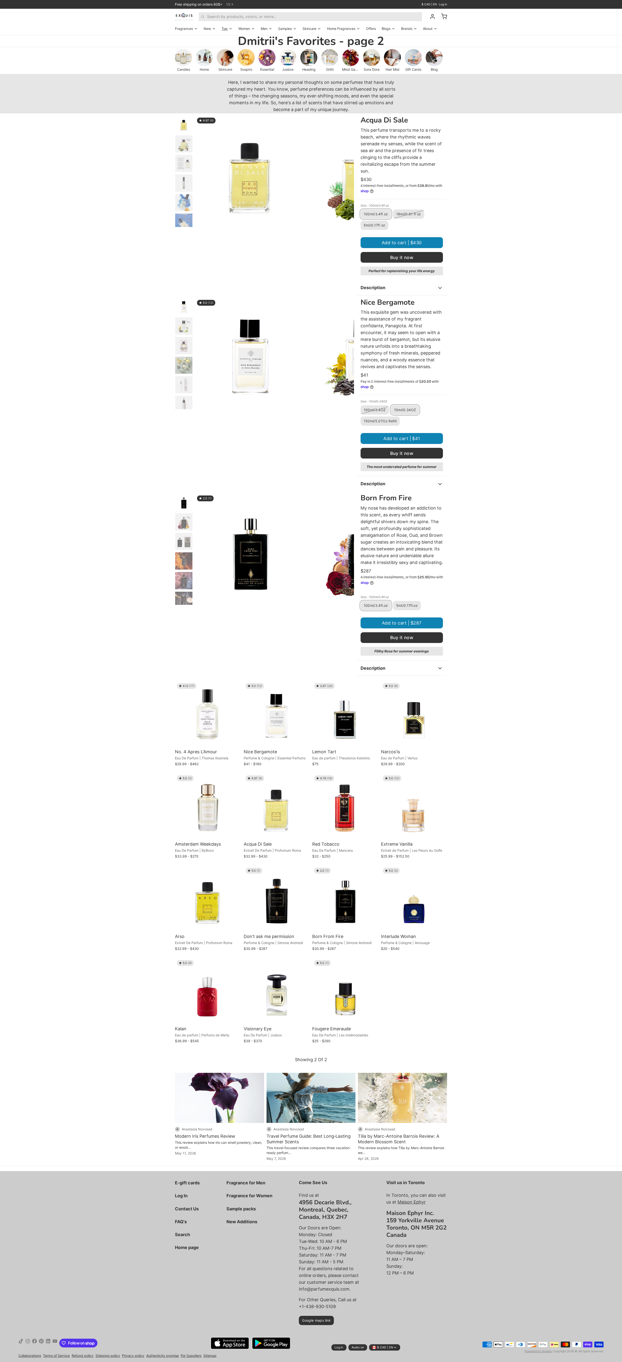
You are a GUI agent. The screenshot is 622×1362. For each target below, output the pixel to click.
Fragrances (184, 28)
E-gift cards (187, 1182)
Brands (406, 28)
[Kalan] (208, 991)
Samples (285, 28)
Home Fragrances (341, 28)
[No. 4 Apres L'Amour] (208, 714)
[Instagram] (27, 1343)
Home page (187, 1247)
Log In (181, 1195)
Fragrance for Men (245, 1182)
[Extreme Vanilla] (414, 806)
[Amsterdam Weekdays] (208, 806)
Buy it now (402, 257)
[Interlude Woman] (414, 899)
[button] (402, 242)
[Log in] (430, 16)
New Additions (241, 1221)
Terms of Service (56, 1355)
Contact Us (187, 1208)
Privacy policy (133, 1355)
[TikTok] (20, 1343)
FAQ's (181, 1221)
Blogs (386, 28)
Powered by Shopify (538, 1351)
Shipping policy (107, 1355)
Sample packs (241, 1208)
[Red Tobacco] (345, 806)
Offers (371, 28)
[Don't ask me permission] (277, 899)
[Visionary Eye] (277, 991)
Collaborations (29, 1355)
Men (264, 28)
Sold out (414, 740)
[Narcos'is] (414, 714)
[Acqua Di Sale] (277, 806)
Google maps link (316, 1320)
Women (244, 28)
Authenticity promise (162, 1355)
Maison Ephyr (411, 1202)
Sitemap (209, 1355)
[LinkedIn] (48, 1343)
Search (182, 1234)
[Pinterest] (41, 1343)
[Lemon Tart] (345, 714)
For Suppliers (191, 1355)
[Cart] (442, 16)
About (427, 28)
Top (225, 28)
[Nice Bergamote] (277, 714)
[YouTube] (54, 1343)
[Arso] (208, 899)
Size (375, 205)
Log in (443, 4)
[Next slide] (346, 170)
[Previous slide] (202, 170)
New (207, 28)
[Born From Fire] (345, 899)
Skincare (309, 28)
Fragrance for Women (249, 1195)
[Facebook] (34, 1343)
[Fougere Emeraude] (345, 991)
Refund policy (83, 1355)
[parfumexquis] (184, 16)
